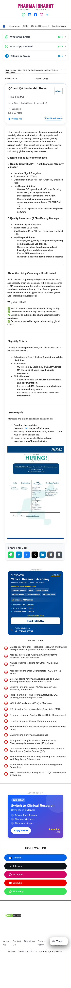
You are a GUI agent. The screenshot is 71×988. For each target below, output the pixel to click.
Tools (59, 941)
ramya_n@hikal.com (39, 428)
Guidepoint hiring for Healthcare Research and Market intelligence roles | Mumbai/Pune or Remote (38, 648)
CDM (25, 26)
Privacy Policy (41, 943)
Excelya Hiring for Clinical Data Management (33, 721)
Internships (14, 26)
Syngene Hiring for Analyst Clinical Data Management (38, 715)
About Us (6, 943)
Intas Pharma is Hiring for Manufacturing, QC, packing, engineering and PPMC (34, 696)
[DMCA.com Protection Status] (13, 916)
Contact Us (17, 943)
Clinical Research (40, 26)
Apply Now (21, 830)
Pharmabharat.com (32, 951)
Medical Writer (59, 26)
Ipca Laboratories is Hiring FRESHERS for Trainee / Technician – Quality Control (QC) (37, 750)
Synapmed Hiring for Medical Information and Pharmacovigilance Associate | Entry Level (33, 742)
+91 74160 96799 (24, 631)
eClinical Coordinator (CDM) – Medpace (31, 703)
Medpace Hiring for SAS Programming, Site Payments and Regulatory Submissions (38, 758)
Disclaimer (29, 941)
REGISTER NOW (35, 620)
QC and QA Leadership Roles (27, 88)
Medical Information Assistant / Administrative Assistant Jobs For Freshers (33, 656)
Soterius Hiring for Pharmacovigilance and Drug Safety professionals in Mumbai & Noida (35, 680)
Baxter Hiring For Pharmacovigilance (29, 735)
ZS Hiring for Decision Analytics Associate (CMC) (35, 709)
